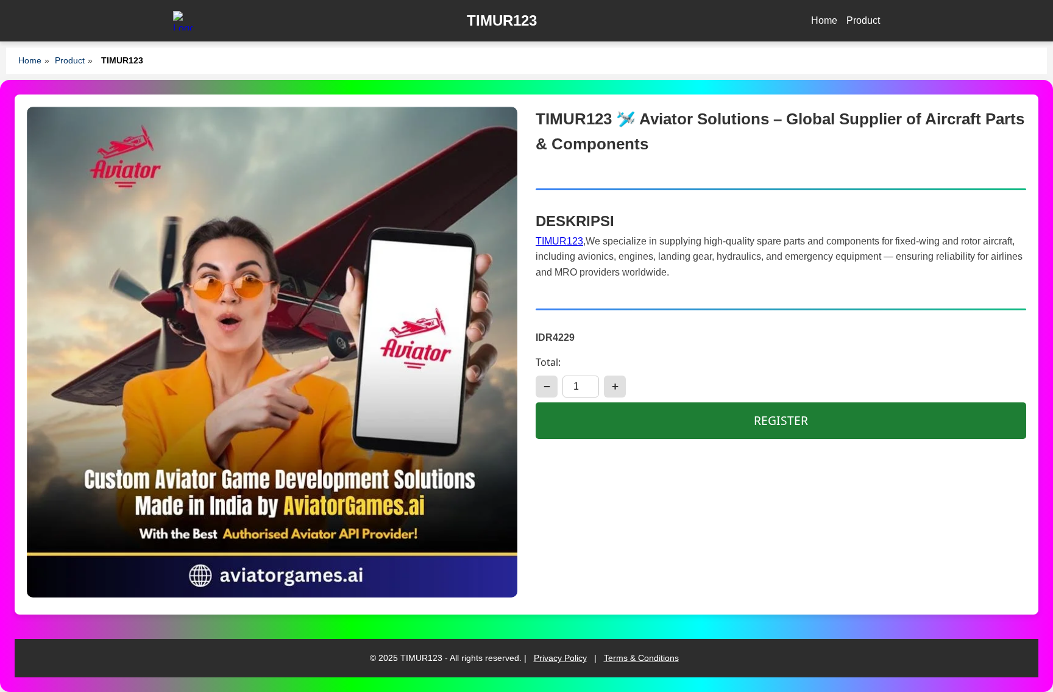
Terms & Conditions (641, 658)
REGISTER (781, 420)
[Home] (183, 20)
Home (824, 20)
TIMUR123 (559, 241)
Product (863, 20)
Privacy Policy (560, 658)
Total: (548, 362)
